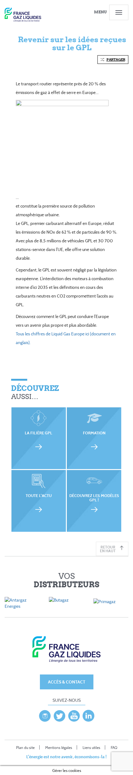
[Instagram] (45, 714)
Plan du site (25, 747)
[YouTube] (74, 714)
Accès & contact (66, 681)
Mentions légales (58, 747)
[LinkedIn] (88, 714)
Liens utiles (91, 747)
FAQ (114, 747)
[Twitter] (59, 714)
